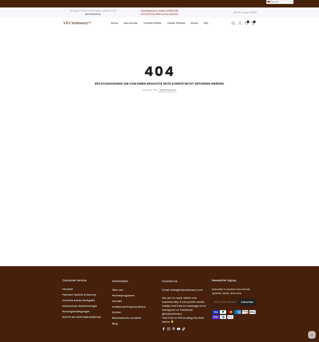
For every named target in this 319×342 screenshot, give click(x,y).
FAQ (206, 23)
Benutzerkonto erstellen (126, 318)
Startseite (168, 90)
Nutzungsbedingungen (76, 311)
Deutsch (274, 2)
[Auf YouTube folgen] (178, 328)
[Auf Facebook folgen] (163, 328)
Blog (115, 323)
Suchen (116, 312)
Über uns (117, 290)
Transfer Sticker (152, 23)
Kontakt (117, 301)
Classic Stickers (176, 23)
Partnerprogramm (123, 295)
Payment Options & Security (79, 294)
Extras (194, 23)
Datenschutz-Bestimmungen (79, 306)
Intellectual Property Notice (129, 306)
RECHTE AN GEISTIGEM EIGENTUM (81, 317)
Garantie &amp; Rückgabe (78, 300)
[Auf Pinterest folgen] (173, 328)
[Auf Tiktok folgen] (183, 328)
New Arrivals (130, 23)
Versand (67, 289)
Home (114, 23)
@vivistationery (93, 14)
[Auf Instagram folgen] (168, 328)
